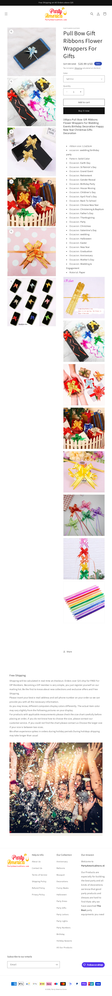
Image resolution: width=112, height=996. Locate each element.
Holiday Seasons (64, 940)
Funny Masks (63, 888)
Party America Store (59, 989)
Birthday (61, 934)
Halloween (62, 894)
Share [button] (69, 651)
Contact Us (37, 868)
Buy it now (84, 110)
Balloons (61, 868)
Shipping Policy (39, 881)
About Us (36, 861)
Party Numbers (64, 927)
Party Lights (62, 921)
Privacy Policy (38, 894)
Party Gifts (61, 908)
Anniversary (62, 861)
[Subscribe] (56, 964)
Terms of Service (39, 875)
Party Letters (63, 914)
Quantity (67, 86)
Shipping (78, 68)
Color (65, 73)
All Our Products (64, 947)
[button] (6, 14)
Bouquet (61, 875)
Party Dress (62, 901)
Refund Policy (38, 888)
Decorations (62, 881)
